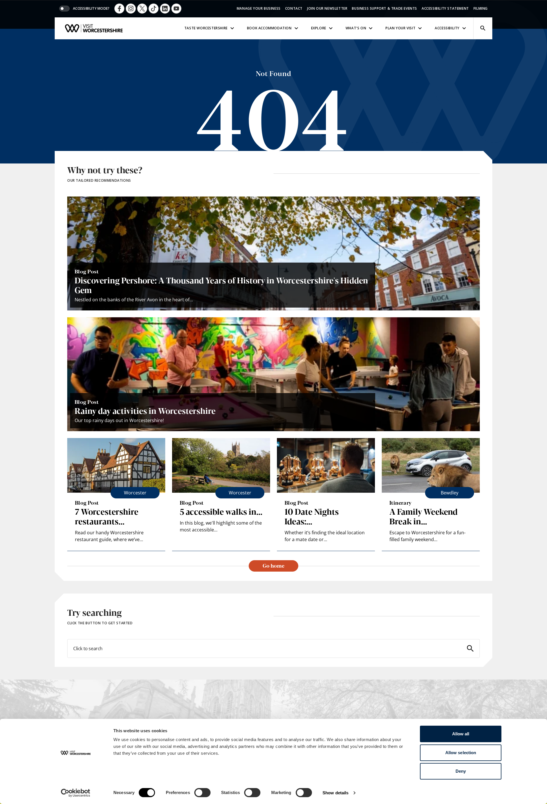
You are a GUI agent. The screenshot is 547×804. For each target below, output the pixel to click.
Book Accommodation (269, 28)
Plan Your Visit (400, 28)
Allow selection (460, 752)
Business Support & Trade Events (384, 8)
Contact (294, 8)
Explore (318, 28)
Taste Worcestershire (206, 28)
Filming (480, 8)
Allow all (461, 733)
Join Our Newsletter (327, 8)
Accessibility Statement (445, 8)
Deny (461, 771)
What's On (356, 28)
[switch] (202, 792)
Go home (273, 565)
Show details (335, 792)
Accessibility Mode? (91, 8)
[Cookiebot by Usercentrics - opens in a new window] (76, 793)
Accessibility (447, 28)
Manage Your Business (259, 8)
